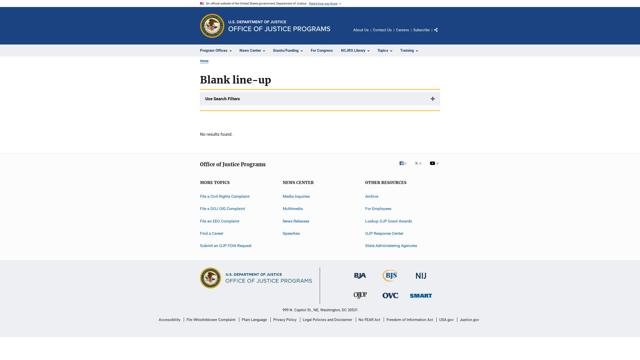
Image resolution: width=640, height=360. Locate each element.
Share (440, 34)
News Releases (296, 221)
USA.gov (446, 320)
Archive (371, 196)
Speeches (291, 233)
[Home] (279, 25)
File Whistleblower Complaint (211, 320)
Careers (402, 30)
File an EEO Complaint (219, 221)
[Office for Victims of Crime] (390, 299)
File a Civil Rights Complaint (225, 196)
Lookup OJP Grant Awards (388, 221)
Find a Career (211, 233)
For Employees (378, 208)
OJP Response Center (384, 233)
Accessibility (169, 320)
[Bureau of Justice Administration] (360, 279)
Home (204, 61)
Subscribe (421, 30)
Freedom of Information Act (409, 320)
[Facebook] (405, 166)
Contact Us (382, 30)
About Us (361, 30)
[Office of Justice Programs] (212, 26)
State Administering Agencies (391, 245)
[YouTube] (435, 166)
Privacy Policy (284, 320)
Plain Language (254, 320)
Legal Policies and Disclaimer (327, 320)
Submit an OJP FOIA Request (226, 245)
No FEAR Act (369, 320)
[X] (420, 166)
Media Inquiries (296, 196)
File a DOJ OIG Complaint (222, 208)
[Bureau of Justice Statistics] (390, 282)
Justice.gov (469, 320)
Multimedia (293, 208)
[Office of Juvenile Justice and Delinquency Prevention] (360, 300)
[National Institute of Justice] (421, 280)
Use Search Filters (222, 98)
